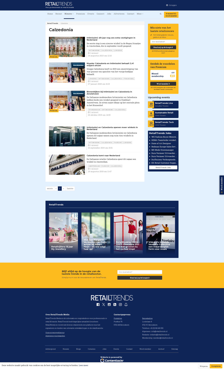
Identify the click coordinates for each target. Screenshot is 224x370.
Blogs (78, 349)
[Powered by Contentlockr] (112, 360)
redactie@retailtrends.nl (159, 335)
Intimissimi (94, 50)
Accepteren (216, 366)
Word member (163, 84)
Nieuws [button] (68, 13)
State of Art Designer (161, 143)
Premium (80, 13)
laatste (70, 188)
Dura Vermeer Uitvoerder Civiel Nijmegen (164, 156)
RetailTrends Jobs (163, 167)
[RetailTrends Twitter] (104, 305)
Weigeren (204, 366)
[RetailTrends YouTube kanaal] (109, 305)
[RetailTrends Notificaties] (126, 305)
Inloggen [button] (173, 5)
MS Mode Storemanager (162, 150)
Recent (58, 13)
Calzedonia (106, 50)
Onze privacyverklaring (55, 332)
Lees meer (83, 365)
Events (91, 13)
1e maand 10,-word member (171, 14)
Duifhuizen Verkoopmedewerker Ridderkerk (164, 159)
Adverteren (119, 13)
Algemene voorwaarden (55, 336)
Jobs (109, 13)
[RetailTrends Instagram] (120, 305)
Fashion (118, 142)
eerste (50, 188)
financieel (129, 79)
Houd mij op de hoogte (162, 47)
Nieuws (66, 349)
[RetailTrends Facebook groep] (98, 305)
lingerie (118, 50)
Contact (130, 13)
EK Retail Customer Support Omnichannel (164, 163)
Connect (100, 13)
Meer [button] (139, 13)
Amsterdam (94, 166)
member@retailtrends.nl (163, 338)
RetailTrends (52, 23)
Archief (161, 349)
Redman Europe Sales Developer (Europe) (164, 146)
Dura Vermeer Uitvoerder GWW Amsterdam (164, 153)
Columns (91, 349)
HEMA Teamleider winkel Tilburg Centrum (164, 140)
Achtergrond (51, 349)
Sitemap (174, 349)
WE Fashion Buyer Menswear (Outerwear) (164, 137)
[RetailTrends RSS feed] (115, 305)
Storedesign (94, 110)
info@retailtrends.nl (159, 331)
